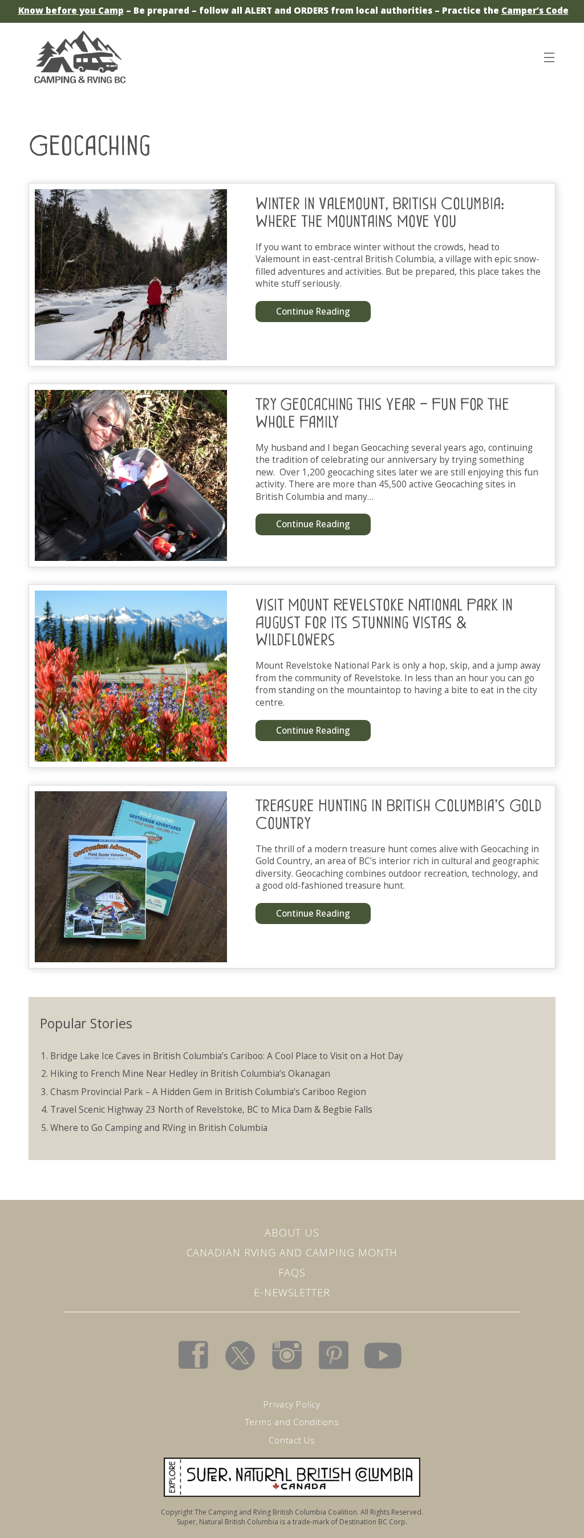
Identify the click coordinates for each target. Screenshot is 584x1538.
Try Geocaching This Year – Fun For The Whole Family (382, 413)
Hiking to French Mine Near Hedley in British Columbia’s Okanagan (190, 1074)
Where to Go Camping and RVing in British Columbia (158, 1128)
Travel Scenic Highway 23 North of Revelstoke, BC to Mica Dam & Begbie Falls (211, 1110)
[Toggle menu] (548, 55)
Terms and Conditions (292, 1421)
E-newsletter (292, 1292)
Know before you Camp (71, 11)
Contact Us (292, 1440)
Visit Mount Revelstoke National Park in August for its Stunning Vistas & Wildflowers (384, 622)
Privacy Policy (292, 1404)
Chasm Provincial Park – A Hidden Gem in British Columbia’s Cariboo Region (208, 1092)
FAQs (292, 1272)
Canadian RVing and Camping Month (292, 1252)
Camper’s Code (535, 11)
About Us (292, 1232)
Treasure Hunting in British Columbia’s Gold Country (399, 814)
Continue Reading (317, 314)
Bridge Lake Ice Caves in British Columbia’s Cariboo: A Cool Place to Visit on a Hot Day (226, 1056)
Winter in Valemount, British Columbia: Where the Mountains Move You (380, 212)
